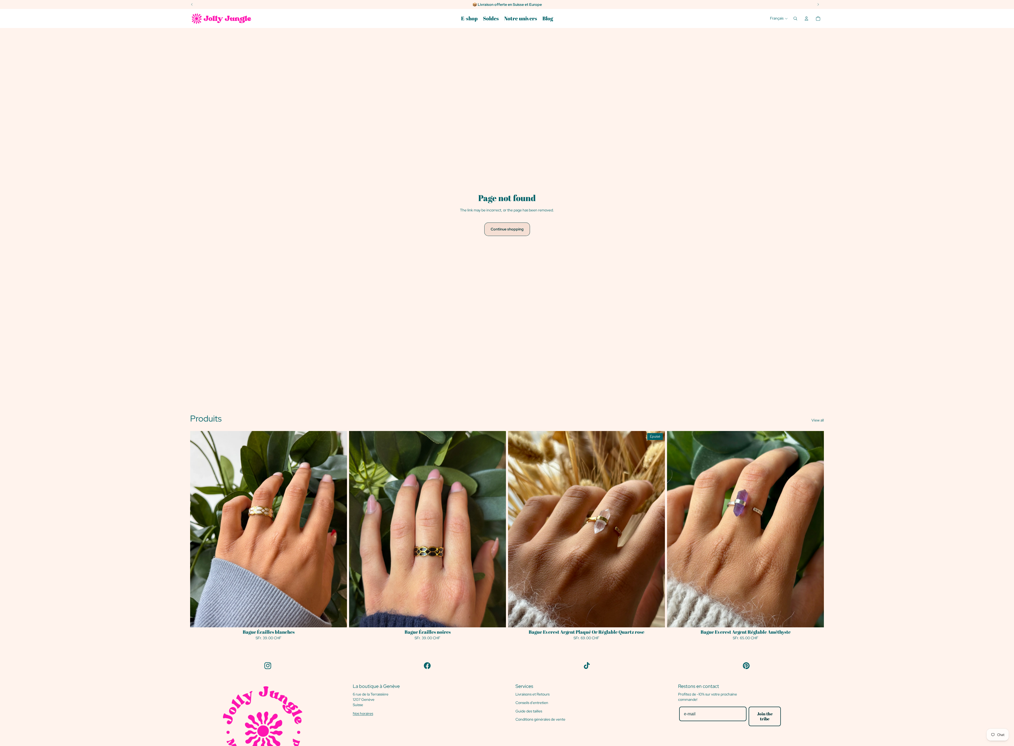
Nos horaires (363, 713)
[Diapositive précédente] (357, 529)
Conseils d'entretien (531, 702)
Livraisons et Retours (532, 694)
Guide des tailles (528, 711)
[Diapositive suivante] (498, 529)
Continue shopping (507, 229)
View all (817, 420)
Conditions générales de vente (540, 719)
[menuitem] (469, 18)
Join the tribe (765, 716)
